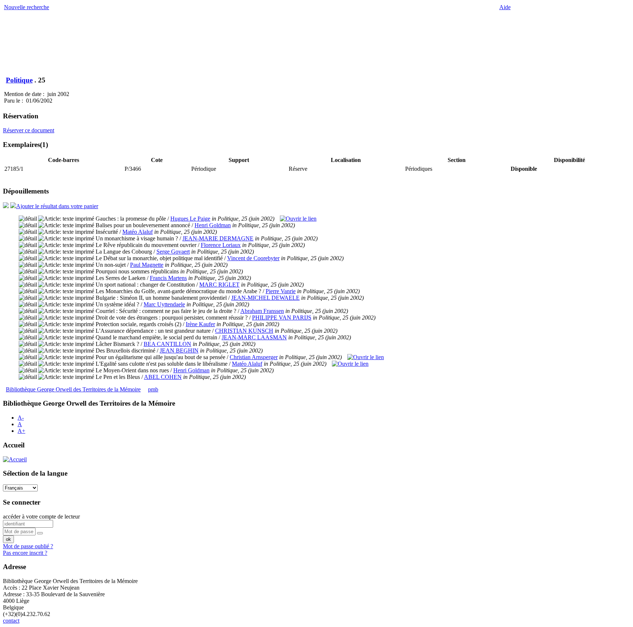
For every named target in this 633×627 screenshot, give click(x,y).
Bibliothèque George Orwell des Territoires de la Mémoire (73, 389)
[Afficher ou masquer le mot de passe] (40, 533)
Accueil (14, 445)
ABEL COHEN (163, 377)
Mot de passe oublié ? (28, 546)
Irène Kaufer (200, 324)
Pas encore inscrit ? (25, 553)
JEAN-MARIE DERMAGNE (217, 238)
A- (21, 417)
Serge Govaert (173, 251)
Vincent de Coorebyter (253, 258)
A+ (21, 431)
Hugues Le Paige (190, 218)
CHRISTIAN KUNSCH (244, 331)
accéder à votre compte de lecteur (41, 516)
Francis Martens (168, 278)
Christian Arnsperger (254, 357)
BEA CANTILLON (167, 344)
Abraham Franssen (262, 311)
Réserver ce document (28, 130)
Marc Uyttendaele (164, 304)
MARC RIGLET (219, 284)
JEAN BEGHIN (179, 350)
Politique (19, 80)
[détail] (28, 218)
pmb (153, 389)
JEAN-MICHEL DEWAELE (265, 298)
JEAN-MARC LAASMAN (254, 337)
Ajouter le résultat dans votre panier (57, 206)
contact (11, 620)
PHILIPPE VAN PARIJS (281, 317)
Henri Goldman (213, 225)
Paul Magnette (146, 265)
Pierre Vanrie (281, 291)
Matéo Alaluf (137, 232)
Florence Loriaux (221, 245)
